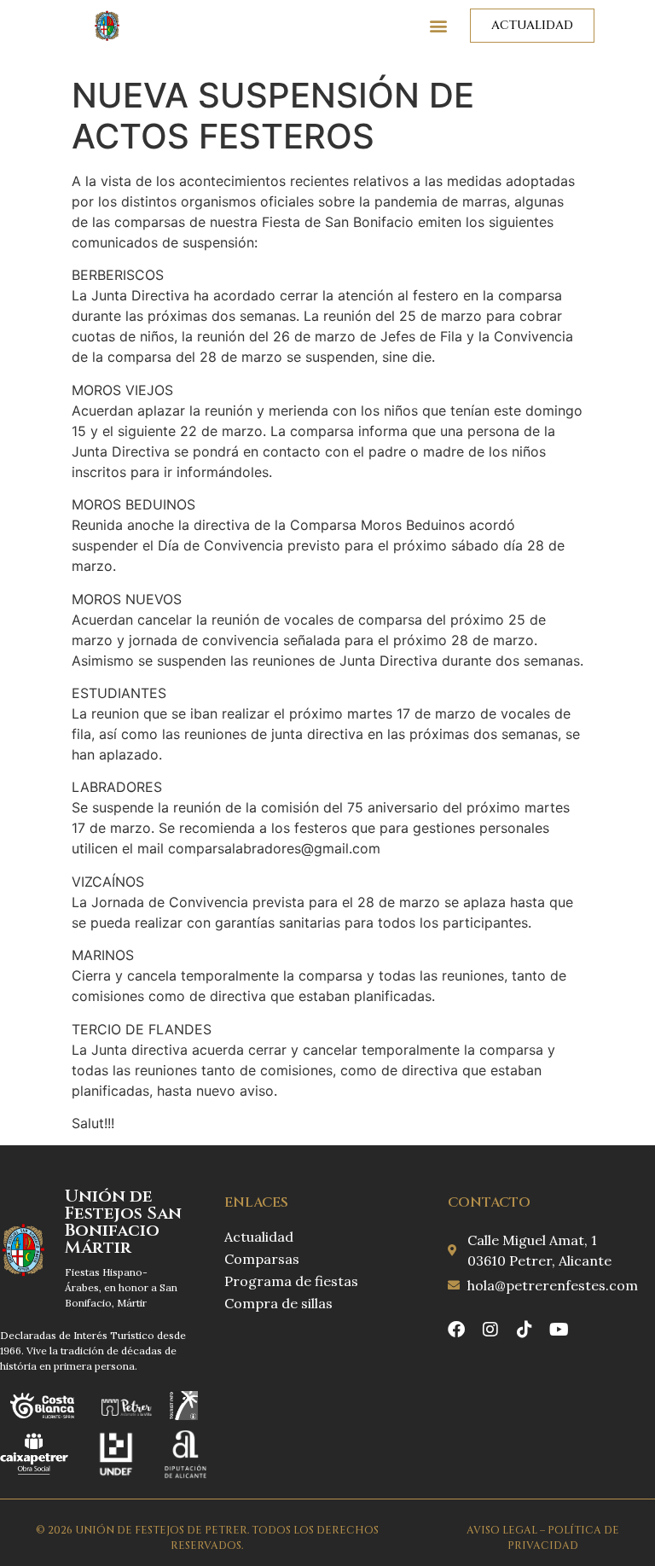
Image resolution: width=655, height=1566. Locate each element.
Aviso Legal (502, 1530)
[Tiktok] (524, 1329)
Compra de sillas (278, 1303)
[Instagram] (490, 1329)
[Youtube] (558, 1329)
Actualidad (258, 1236)
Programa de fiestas (291, 1280)
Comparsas (261, 1258)
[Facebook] (456, 1329)
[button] (439, 26)
